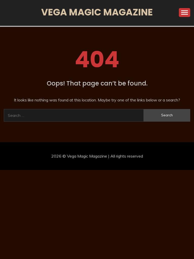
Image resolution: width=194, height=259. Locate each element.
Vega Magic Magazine (97, 12)
